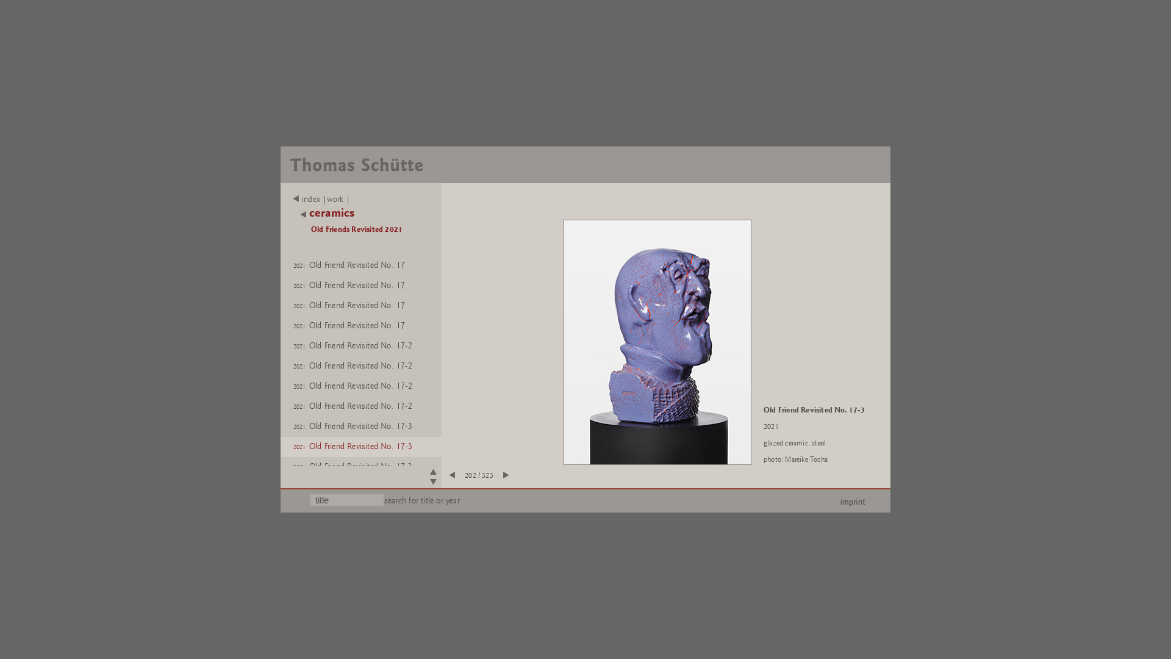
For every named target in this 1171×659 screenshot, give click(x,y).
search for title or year (422, 500)
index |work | (326, 199)
